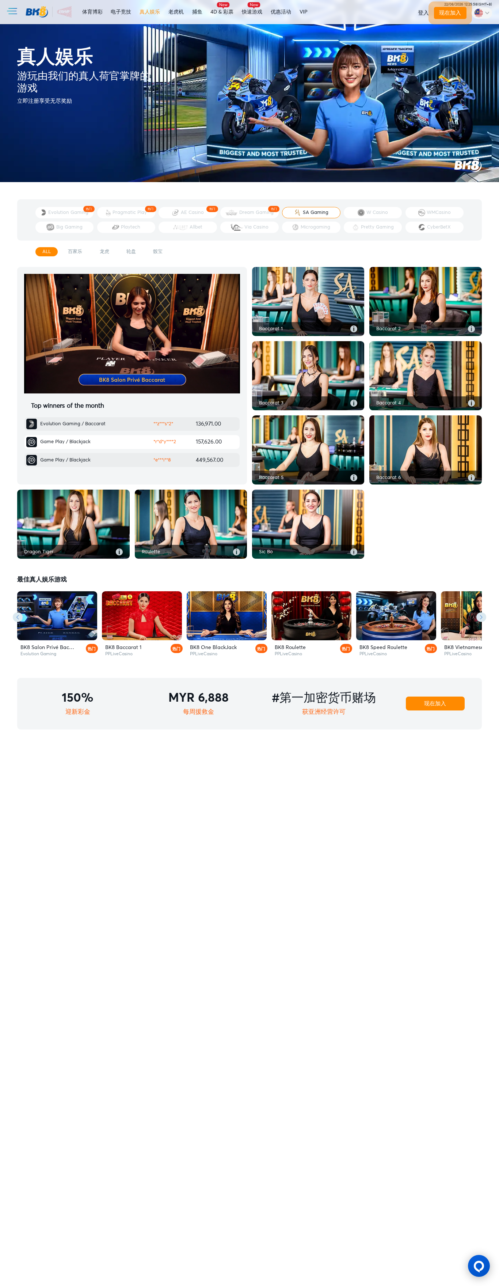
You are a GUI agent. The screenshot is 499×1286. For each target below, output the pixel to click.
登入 (423, 13)
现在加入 (450, 13)
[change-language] (482, 12)
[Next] (481, 617)
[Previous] (18, 617)
